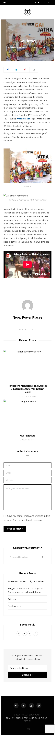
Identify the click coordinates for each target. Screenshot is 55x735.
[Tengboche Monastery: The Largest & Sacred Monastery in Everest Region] (27, 366)
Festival (27, 34)
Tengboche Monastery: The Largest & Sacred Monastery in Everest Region (27, 389)
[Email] (33, 70)
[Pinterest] (25, 70)
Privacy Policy (14, 718)
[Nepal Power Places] (27, 12)
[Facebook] (16, 705)
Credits (27, 721)
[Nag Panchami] (27, 415)
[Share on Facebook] (8, 70)
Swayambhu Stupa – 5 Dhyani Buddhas (26, 581)
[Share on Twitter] (16, 70)
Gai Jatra (12, 599)
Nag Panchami (27, 435)
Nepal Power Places (20, 47)
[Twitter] (23, 705)
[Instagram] (31, 705)
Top (28, 729)
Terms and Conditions (35, 718)
